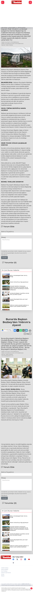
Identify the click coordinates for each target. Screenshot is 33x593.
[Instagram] (21, 559)
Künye (2, 574)
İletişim (3, 575)
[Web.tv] (13, 562)
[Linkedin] (25, 559)
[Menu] (30, 2)
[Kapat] (31, 588)
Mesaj (3, 237)
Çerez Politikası (4, 569)
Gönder (4, 257)
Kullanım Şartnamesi (6, 572)
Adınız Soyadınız (7, 231)
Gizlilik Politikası (4, 567)
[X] (17, 559)
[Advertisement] (16, 15)
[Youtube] (29, 559)
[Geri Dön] (2, 2)
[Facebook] (13, 559)
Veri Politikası (4, 571)
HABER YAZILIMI (25, 583)
